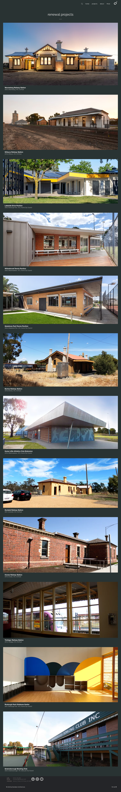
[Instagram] (37, 779)
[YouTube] (41, 779)
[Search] (82, 4)
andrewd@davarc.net (19, 779)
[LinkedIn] (33, 779)
